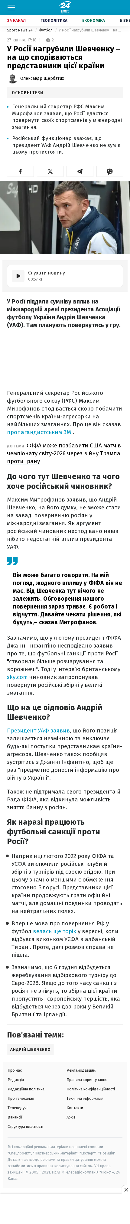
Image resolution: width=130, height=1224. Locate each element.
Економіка (93, 20)
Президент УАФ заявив (38, 730)
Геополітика (54, 20)
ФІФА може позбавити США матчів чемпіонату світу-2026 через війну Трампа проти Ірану (64, 453)
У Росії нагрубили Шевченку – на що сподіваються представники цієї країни (91, 30)
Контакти (75, 1107)
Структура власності (25, 1126)
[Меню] (11, 7)
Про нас (15, 1070)
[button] (20, 171)
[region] (65, 1209)
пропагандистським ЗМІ (40, 432)
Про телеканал (21, 1098)
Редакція (16, 1079)
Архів (71, 1117)
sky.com (17, 677)
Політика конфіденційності (91, 1089)
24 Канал (16, 20)
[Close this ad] (126, 1189)
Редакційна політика (26, 1089)
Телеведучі (18, 1107)
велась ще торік (54, 931)
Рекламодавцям (81, 1070)
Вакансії (15, 1117)
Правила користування (87, 1079)
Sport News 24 (20, 30)
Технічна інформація (85, 1098)
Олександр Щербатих (42, 78)
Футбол (46, 30)
